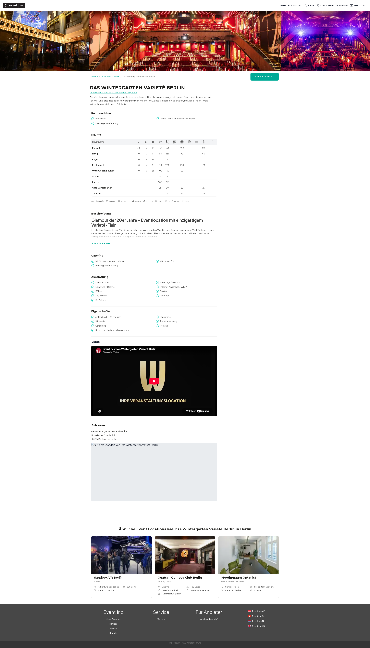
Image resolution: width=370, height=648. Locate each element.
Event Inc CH (258, 616)
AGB (184, 642)
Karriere (114, 623)
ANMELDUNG (360, 5)
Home (94, 76)
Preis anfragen (264, 76)
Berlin (117, 76)
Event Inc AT (258, 611)
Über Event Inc (113, 619)
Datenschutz (194, 642)
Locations (106, 76)
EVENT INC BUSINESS (290, 5)
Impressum (174, 642)
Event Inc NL (258, 621)
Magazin (161, 619)
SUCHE (310, 5)
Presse (113, 628)
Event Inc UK (258, 626)
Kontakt (114, 633)
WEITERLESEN (102, 243)
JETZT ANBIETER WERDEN (334, 5)
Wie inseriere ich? (209, 619)
